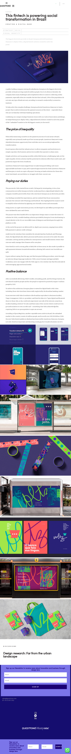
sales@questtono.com (9, 698)
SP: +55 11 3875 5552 (8, 700)
